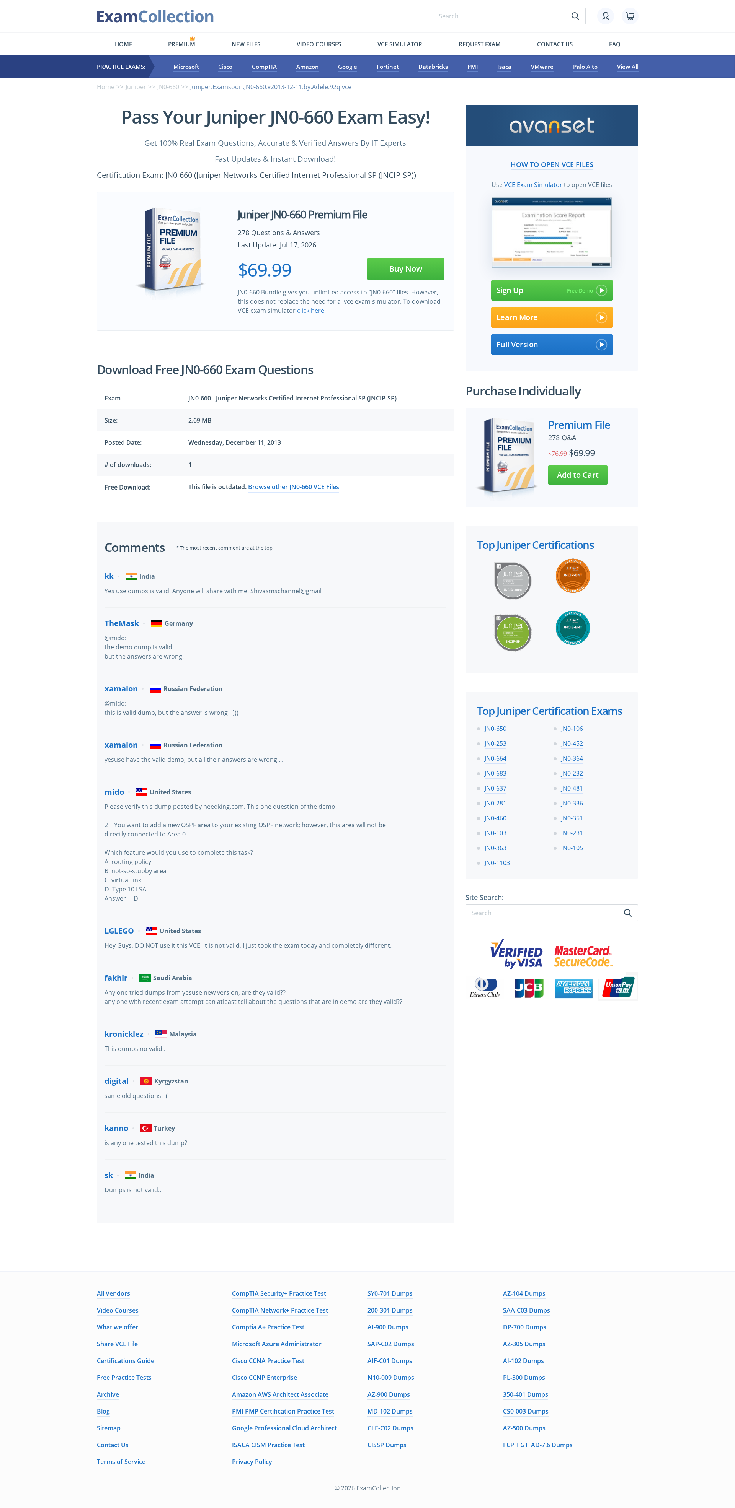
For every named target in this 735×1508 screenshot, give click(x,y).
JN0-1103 (497, 863)
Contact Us (113, 1445)
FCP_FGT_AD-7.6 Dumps (538, 1445)
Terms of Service (121, 1462)
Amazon (307, 66)
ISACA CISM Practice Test (268, 1445)
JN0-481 (572, 788)
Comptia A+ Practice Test (268, 1327)
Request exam (480, 44)
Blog (103, 1411)
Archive (108, 1394)
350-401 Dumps (525, 1394)
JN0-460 (495, 818)
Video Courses (319, 44)
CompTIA (264, 66)
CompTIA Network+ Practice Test (280, 1310)
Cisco (225, 66)
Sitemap (109, 1428)
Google (347, 66)
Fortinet (388, 66)
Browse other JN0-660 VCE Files (293, 487)
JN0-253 (495, 743)
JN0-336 (572, 803)
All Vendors (113, 1293)
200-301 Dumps (390, 1310)
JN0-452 (572, 743)
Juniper (136, 87)
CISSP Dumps (387, 1445)
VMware (542, 66)
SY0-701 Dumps (390, 1293)
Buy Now (405, 269)
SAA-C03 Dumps (526, 1310)
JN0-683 (495, 773)
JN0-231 (572, 833)
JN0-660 (168, 87)
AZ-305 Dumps (524, 1344)
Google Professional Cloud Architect (284, 1428)
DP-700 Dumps (524, 1327)
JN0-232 (572, 773)
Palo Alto (585, 66)
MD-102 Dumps (390, 1411)
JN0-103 (495, 833)
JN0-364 (572, 758)
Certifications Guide (125, 1361)
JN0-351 (572, 818)
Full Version (517, 344)
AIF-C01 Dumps (390, 1361)
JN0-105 (572, 848)
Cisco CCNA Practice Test (268, 1361)
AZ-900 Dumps (389, 1394)
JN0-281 (495, 803)
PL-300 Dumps (524, 1377)
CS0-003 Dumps (526, 1411)
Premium (181, 44)
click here (310, 310)
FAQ (615, 44)
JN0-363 (495, 848)
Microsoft (186, 66)
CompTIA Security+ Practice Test (279, 1293)
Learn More (517, 317)
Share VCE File (117, 1344)
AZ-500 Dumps (524, 1428)
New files (246, 44)
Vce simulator (399, 44)
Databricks (433, 66)
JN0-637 (495, 788)
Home (123, 44)
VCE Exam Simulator (533, 185)
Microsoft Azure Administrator (277, 1344)
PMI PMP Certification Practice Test (283, 1411)
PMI (472, 66)
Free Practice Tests (124, 1377)
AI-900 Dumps (388, 1327)
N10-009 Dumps (391, 1377)
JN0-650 (495, 728)
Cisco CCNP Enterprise (264, 1377)
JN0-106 (572, 728)
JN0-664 (495, 758)
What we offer (117, 1327)
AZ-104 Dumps (524, 1293)
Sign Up (510, 290)
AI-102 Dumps (523, 1361)
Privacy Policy (252, 1462)
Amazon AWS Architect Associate (280, 1394)
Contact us (555, 44)
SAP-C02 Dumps (391, 1344)
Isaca (504, 66)
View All (628, 66)
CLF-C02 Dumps (390, 1428)
